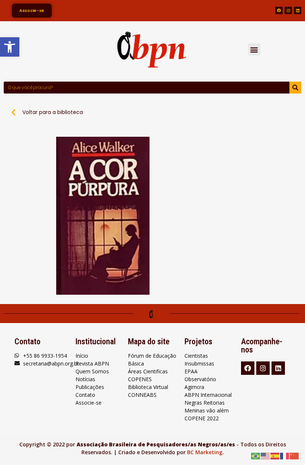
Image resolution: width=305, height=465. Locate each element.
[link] (9, 47)
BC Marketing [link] (204, 452)
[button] (254, 49)
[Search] (295, 88)
